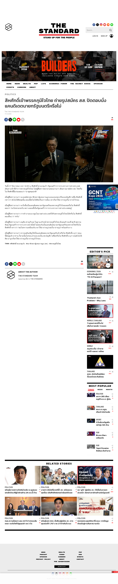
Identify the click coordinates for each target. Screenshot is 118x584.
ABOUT (32, 87)
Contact (80, 559)
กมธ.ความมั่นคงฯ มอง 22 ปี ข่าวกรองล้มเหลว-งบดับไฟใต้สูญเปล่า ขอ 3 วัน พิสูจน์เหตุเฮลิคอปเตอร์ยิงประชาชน (21, 522)
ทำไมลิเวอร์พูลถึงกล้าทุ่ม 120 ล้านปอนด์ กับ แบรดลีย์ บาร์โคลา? (103, 423)
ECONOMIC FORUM (58, 84)
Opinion (43, 556)
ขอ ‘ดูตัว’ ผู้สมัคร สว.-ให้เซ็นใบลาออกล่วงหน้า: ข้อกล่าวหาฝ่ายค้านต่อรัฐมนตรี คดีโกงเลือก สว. (93, 491)
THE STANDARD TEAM (16, 111)
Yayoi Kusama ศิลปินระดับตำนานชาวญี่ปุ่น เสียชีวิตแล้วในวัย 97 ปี (103, 449)
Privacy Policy (43, 559)
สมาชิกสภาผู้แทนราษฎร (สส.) (37, 243)
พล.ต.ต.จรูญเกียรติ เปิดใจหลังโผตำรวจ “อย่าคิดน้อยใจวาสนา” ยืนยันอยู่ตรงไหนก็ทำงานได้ (103, 410)
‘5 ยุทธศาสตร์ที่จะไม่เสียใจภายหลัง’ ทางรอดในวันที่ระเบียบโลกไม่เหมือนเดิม (96, 324)
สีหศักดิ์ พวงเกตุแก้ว (18, 243)
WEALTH (27, 84)
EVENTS (10, 87)
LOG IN (95, 36)
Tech (99, 271)
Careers (61, 556)
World (90, 320)
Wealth (62, 552)
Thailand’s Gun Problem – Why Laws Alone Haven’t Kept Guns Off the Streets (96, 299)
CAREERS (21, 87)
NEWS (17, 84)
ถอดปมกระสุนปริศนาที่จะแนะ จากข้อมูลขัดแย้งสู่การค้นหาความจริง (92, 522)
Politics (10, 94)
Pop (80, 552)
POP (36, 84)
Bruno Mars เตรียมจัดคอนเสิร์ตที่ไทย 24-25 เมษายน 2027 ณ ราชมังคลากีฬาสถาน (102, 436)
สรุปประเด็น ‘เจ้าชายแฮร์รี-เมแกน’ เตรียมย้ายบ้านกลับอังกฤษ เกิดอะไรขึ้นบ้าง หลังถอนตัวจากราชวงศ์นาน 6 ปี (96, 350)
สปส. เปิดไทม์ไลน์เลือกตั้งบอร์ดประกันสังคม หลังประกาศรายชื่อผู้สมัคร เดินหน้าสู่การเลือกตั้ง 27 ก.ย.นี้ (96, 375)
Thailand (98, 320)
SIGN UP (104, 36)
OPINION (98, 84)
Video (61, 554)
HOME (9, 84)
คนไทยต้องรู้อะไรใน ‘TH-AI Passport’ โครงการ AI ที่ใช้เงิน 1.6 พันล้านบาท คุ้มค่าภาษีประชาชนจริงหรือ (96, 275)
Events (80, 556)
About (61, 559)
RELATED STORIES (59, 464)
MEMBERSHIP (62, 566)
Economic (91, 271)
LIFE (43, 84)
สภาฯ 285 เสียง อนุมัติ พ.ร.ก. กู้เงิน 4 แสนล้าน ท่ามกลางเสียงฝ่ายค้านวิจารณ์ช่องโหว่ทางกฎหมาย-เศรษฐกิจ (103, 397)
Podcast (43, 554)
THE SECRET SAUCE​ (80, 84)
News (43, 552)
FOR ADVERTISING (62, 561)
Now (80, 554)
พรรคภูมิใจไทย (55, 243)
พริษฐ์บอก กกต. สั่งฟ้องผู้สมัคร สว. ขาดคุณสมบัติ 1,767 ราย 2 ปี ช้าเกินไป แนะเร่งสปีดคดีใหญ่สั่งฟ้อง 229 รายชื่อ (57, 522)
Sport (98, 419)
